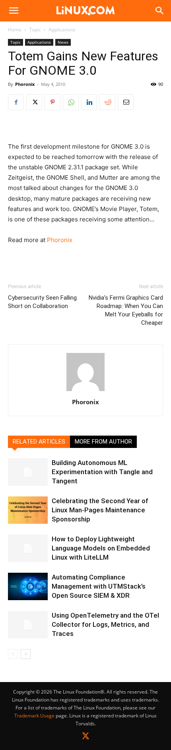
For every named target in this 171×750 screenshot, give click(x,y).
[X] (34, 102)
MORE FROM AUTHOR (103, 441)
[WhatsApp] (71, 102)
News (63, 42)
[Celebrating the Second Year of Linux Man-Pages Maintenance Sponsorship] (28, 510)
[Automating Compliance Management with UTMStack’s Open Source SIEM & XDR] (28, 586)
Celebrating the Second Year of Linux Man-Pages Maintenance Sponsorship (100, 510)
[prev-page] (13, 654)
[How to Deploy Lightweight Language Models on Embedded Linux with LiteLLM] (28, 548)
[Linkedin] (89, 102)
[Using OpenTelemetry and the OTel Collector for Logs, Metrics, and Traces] (28, 624)
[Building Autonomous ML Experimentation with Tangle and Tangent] (28, 472)
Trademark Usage (34, 715)
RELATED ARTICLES (39, 441)
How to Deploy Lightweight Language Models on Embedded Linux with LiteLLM (101, 548)
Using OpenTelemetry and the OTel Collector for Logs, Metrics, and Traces (105, 624)
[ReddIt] (107, 102)
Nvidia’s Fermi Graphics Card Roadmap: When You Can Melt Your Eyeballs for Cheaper (126, 310)
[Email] (126, 102)
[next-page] (26, 654)
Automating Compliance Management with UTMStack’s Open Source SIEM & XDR (99, 586)
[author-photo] (85, 391)
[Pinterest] (52, 102)
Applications (62, 29)
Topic (35, 29)
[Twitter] (86, 737)
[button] (13, 10)
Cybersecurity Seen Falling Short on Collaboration (42, 302)
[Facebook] (16, 102)
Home (14, 29)
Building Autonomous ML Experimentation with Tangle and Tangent (102, 472)
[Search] (160, 10)
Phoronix (25, 84)
